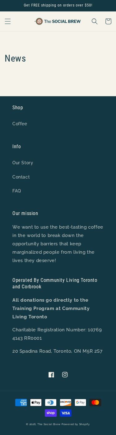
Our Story (22, 162)
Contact (21, 176)
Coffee (19, 123)
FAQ (16, 190)
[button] (8, 21)
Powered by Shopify (76, 424)
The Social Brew (49, 424)
